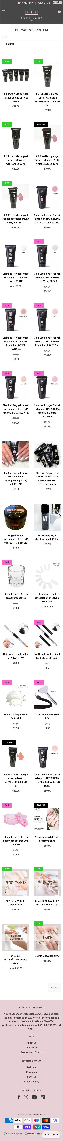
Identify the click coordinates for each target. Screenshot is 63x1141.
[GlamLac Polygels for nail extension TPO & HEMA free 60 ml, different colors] (47, 454)
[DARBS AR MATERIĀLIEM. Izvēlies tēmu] (15, 937)
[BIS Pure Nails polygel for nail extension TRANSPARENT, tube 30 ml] (47, 75)
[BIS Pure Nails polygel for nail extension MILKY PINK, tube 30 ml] (15, 196)
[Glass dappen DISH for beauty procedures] (15, 575)
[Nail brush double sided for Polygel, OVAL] (15, 635)
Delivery (31, 1067)
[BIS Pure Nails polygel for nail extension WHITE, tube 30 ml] (15, 138)
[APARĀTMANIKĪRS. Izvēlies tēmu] (15, 882)
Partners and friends (32, 1052)
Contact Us (31, 1047)
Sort (4, 37)
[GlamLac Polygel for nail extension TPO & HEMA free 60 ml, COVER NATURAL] (15, 319)
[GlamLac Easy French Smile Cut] (15, 696)
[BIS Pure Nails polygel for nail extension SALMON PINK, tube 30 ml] (15, 756)
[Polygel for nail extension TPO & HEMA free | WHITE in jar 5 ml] (15, 517)
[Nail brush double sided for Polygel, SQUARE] (47, 636)
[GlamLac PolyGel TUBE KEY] (47, 696)
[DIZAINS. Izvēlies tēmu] (47, 937)
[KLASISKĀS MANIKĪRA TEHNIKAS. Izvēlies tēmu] (47, 882)
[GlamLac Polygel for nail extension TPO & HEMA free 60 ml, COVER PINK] (47, 196)
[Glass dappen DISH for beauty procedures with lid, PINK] (15, 818)
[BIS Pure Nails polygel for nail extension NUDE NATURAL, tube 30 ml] (47, 138)
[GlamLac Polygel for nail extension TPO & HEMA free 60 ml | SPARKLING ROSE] (47, 756)
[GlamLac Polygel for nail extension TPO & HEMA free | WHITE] (15, 255)
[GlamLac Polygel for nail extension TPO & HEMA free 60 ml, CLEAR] (47, 255)
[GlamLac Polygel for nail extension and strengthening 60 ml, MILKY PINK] (15, 454)
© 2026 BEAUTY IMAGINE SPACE (31, 1114)
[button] (57, 2)
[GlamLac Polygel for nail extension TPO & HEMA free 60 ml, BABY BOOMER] (47, 387)
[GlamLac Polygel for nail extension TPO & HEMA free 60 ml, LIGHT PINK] (47, 319)
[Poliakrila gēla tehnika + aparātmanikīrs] (47, 818)
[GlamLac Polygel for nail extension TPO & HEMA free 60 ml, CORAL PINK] (15, 387)
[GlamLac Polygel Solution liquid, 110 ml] (47, 517)
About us (31, 1042)
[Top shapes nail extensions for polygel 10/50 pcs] (47, 575)
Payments (31, 1072)
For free (31, 1076)
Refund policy (31, 1081)
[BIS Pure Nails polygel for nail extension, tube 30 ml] (15, 75)
